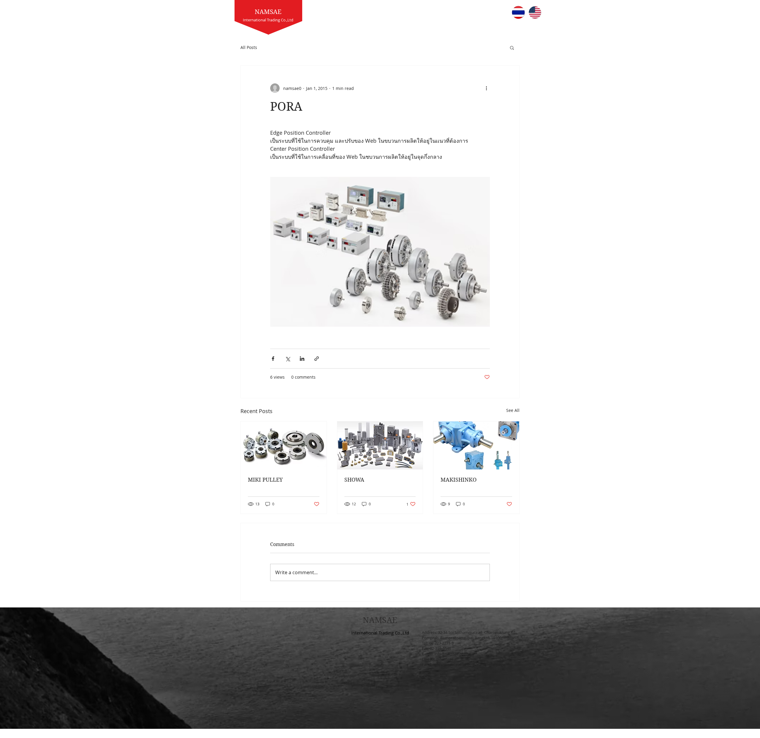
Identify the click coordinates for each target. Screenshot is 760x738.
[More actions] (486, 88)
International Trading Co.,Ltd (380, 633)
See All (513, 410)
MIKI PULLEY (265, 480)
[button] (512, 47)
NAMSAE (268, 11)
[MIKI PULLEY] (284, 445)
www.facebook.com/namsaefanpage (473, 664)
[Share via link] (316, 358)
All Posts (248, 47)
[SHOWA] (380, 445)
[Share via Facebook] (273, 358)
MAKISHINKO (458, 480)
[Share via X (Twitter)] (287, 358)
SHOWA (354, 480)
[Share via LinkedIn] (302, 358)
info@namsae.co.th (451, 653)
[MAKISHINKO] (476, 445)
